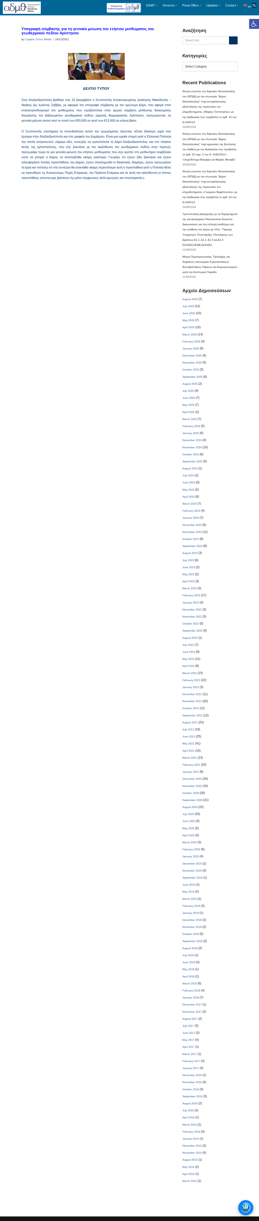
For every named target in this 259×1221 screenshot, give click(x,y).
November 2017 (192, 1011)
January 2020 (190, 856)
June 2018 (188, 962)
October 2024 (190, 454)
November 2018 (192, 926)
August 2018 (190, 948)
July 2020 (188, 814)
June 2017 (188, 1032)
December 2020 (192, 778)
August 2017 (190, 1018)
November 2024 (192, 447)
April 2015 (188, 1173)
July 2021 (188, 729)
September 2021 (192, 715)
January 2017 (190, 1068)
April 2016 (188, 1117)
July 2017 (188, 1025)
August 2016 (190, 1103)
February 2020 (191, 849)
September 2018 (192, 941)
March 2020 (189, 842)
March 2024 (189, 503)
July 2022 (188, 644)
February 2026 (191, 341)
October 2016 (190, 1089)
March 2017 (189, 1054)
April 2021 (188, 750)
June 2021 (188, 736)
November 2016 (192, 1082)
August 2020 (190, 807)
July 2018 (188, 955)
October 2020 (190, 793)
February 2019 (191, 905)
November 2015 (192, 1152)
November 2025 (192, 362)
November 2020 (192, 786)
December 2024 (192, 440)
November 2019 (192, 870)
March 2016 (189, 1124)
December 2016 (192, 1075)
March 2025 (189, 419)
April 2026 (188, 327)
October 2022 (190, 623)
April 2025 (188, 412)
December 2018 (192, 919)
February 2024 (191, 510)
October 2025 (190, 369)
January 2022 (190, 687)
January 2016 (190, 1138)
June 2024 (188, 482)
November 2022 (192, 616)
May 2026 (188, 320)
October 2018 (190, 933)
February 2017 (191, 1061)
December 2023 (192, 524)
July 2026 (188, 306)
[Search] (233, 40)
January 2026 (190, 348)
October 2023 (190, 538)
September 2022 (192, 630)
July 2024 (188, 475)
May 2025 (188, 404)
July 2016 (188, 1110)
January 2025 (190, 433)
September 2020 (192, 800)
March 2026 (189, 334)
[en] (246, 5)
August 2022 (190, 637)
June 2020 (188, 821)
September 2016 (192, 1096)
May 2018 (188, 969)
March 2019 (189, 898)
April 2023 (188, 581)
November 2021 (192, 701)
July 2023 (188, 560)
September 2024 (192, 461)
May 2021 (188, 743)
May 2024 (188, 489)
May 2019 (188, 891)
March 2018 (189, 983)
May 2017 (188, 1039)
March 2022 (189, 673)
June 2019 (188, 884)
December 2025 (192, 355)
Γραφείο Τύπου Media (38, 39)
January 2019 (190, 912)
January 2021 (190, 771)
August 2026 (190, 299)
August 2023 (190, 553)
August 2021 (190, 722)
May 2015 (188, 1166)
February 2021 (191, 764)
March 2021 (189, 757)
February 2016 (191, 1131)
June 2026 (188, 313)
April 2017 (188, 1046)
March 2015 (189, 1180)
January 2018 (190, 997)
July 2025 (188, 390)
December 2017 (192, 1004)
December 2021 (192, 694)
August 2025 (190, 383)
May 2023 (188, 574)
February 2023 (191, 595)
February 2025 (191, 426)
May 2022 (188, 658)
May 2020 (188, 828)
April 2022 (188, 665)
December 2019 (192, 863)
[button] (254, 24)
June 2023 (188, 567)
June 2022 (188, 651)
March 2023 (189, 588)
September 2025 (192, 376)
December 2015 (192, 1145)
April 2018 (188, 976)
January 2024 (190, 517)
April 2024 (188, 496)
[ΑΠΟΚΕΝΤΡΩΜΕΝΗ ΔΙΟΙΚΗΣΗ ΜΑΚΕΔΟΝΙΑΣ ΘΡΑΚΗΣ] (22, 8)
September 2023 (192, 546)
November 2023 (192, 531)
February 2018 (191, 990)
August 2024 (190, 468)
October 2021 (190, 708)
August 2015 (190, 1159)
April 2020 (188, 835)
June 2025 (188, 397)
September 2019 (192, 877)
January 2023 (190, 602)
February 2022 (191, 680)
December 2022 (192, 609)
